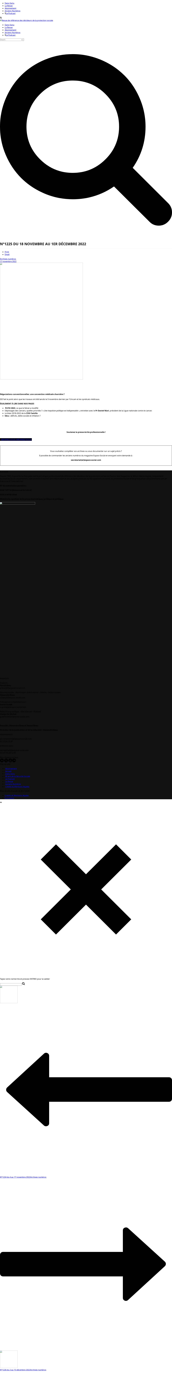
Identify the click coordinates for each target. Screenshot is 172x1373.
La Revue (9, 5)
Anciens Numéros (12, 11)
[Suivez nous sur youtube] (10, 761)
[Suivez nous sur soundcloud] (14, 761)
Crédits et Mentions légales (17, 786)
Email (7, 254)
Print (7, 252)
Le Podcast (10, 13)
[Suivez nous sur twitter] (6, 761)
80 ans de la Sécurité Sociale (17, 776)
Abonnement (10, 8)
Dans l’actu (9, 3)
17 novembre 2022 (8, 261)
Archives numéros (8, 259)
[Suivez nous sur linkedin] (2, 761)
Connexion (9, 798)
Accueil (8, 771)
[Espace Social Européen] (26, 20)
